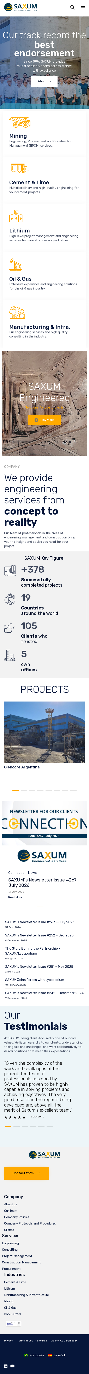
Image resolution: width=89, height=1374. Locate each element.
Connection (17, 873)
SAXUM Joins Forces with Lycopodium (34, 980)
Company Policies (16, 1217)
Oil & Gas (10, 1308)
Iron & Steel (12, 1314)
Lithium (9, 1288)
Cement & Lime (15, 1282)
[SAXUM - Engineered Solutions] (20, 7)
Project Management (17, 1256)
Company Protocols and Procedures (30, 1223)
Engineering (10, 1243)
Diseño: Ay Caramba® (64, 1340)
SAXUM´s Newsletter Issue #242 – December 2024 (44, 993)
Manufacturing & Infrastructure (26, 1295)
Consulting (10, 1249)
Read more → (13, 778)
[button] (44, 420)
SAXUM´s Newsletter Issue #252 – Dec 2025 (39, 935)
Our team (10, 1211)
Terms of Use (25, 1340)
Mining (8, 1301)
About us (10, 1204)
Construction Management (21, 1262)
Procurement (11, 1269)
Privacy (8, 1340)
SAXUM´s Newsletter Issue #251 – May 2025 (39, 967)
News (32, 873)
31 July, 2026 (16, 891)
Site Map (42, 1340)
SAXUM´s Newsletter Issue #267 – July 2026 (44, 882)
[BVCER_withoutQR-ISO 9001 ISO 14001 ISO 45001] (13, 1329)
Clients (9, 1230)
